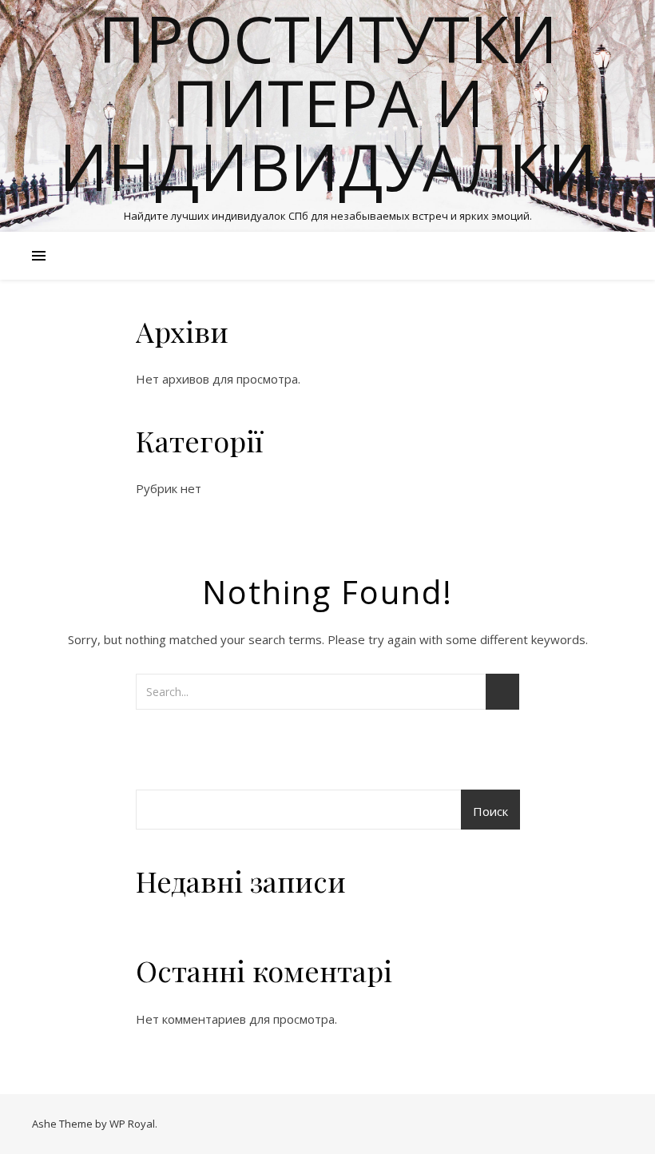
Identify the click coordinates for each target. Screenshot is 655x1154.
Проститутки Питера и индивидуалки (328, 102)
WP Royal (132, 1123)
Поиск (490, 811)
